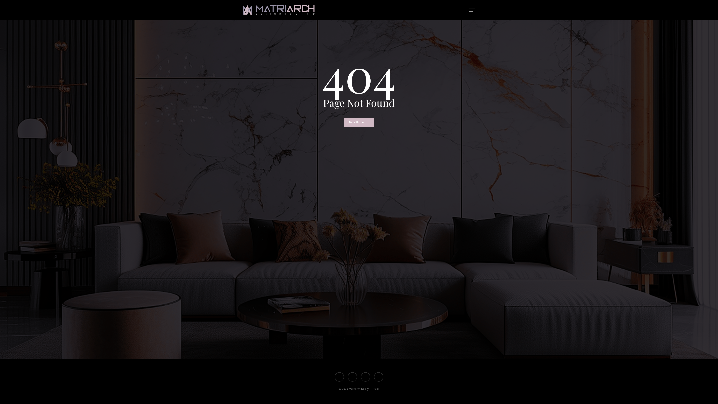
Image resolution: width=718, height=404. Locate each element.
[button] (472, 10)
